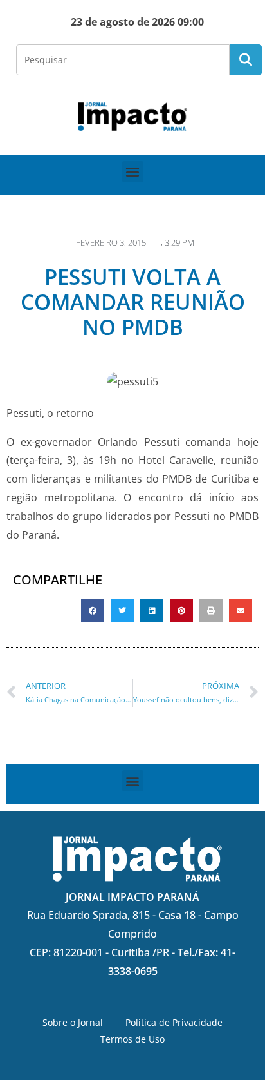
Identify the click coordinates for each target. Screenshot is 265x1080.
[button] (132, 171)
